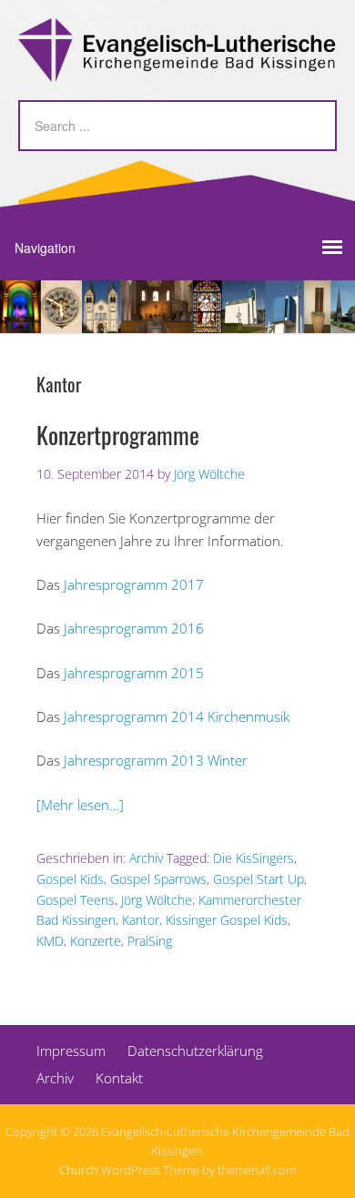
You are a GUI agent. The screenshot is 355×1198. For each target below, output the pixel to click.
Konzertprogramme (117, 434)
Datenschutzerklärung (195, 1050)
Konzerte (95, 940)
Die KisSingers (253, 858)
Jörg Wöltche (156, 900)
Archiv (146, 858)
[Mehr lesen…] (80, 805)
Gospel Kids (70, 879)
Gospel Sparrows (158, 879)
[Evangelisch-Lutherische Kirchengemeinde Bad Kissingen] (177, 66)
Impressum (71, 1050)
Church (78, 1170)
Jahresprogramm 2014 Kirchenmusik (176, 716)
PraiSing (149, 940)
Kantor (140, 920)
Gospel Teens (75, 900)
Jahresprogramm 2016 (134, 628)
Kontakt (119, 1078)
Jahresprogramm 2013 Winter (154, 760)
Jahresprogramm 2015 (134, 673)
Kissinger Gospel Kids (227, 920)
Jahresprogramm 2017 (134, 584)
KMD (50, 940)
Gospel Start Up (258, 879)
